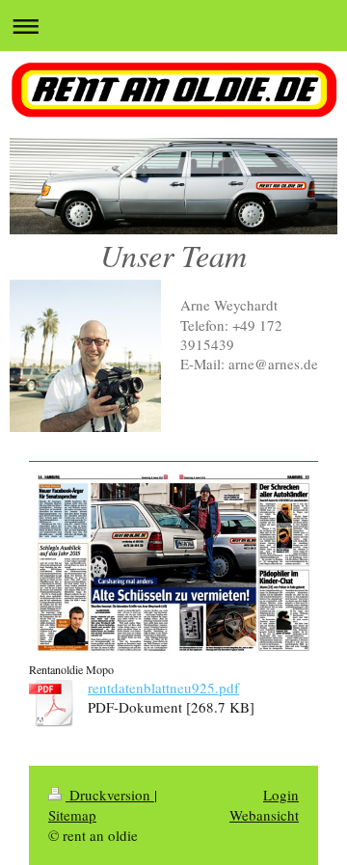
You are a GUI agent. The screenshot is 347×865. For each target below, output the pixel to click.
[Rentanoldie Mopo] (173, 562)
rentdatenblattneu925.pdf (163, 687)
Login (281, 794)
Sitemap (72, 814)
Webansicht (264, 814)
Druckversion (110, 794)
